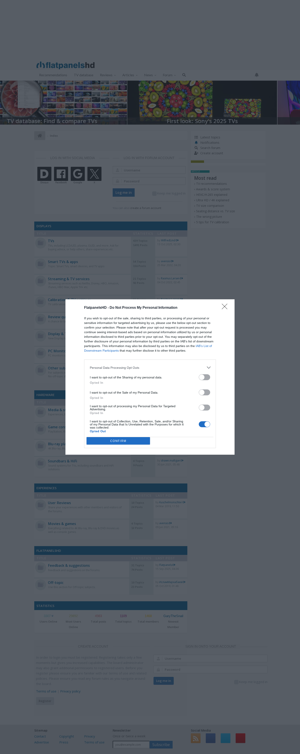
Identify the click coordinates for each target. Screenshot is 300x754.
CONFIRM (118, 441)
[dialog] (150, 377)
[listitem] (150, 367)
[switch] (204, 377)
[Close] (226, 308)
